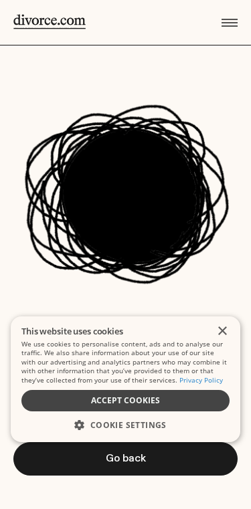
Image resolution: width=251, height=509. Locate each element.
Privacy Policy (201, 380)
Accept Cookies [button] (125, 400)
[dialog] (125, 379)
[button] (125, 424)
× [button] (222, 331)
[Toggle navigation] (230, 23)
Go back (126, 458)
